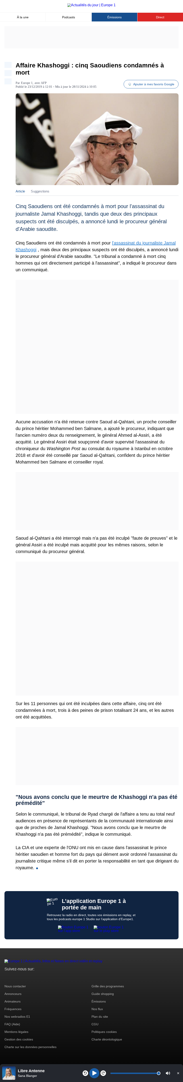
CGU (95, 1024)
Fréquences (12, 1009)
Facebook (22, 977)
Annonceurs (12, 994)
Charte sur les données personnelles (30, 1047)
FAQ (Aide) (12, 1024)
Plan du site (100, 1016)
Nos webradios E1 (17, 1016)
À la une (23, 17)
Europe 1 (27, 83)
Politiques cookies (104, 1032)
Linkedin (45, 977)
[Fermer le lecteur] (178, 1073)
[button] (168, 1073)
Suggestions (40, 191)
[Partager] (8, 65)
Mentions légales (16, 1032)
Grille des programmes (108, 986)
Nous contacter (15, 986)
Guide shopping (103, 994)
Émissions (114, 17)
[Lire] (94, 1073)
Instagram (15, 977)
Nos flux (97, 1009)
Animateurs (12, 1001)
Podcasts (68, 17)
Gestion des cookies (18, 1039)
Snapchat (37, 977)
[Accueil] (91, 5)
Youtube (30, 977)
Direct (160, 17)
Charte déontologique (107, 1039)
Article (20, 191)
